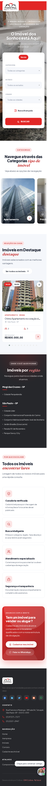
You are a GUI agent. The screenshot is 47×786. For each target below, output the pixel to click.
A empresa (6, 738)
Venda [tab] (23, 57)
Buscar (25, 121)
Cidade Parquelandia (13, 394)
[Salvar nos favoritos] (39, 284)
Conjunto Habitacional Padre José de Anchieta (24, 420)
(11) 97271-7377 (13, 717)
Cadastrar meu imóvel (23, 644)
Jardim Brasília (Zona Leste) (15, 424)
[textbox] (17, 70)
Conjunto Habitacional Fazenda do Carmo (22, 415)
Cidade (9, 94)
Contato (6, 747)
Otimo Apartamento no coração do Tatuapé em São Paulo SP (22, 320)
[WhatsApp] (41, 697)
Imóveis (5, 743)
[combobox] (23, 70)
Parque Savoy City (12, 433)
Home (5, 734)
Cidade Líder (9, 411)
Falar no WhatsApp (22, 652)
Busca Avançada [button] (25, 111)
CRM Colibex (28, 780)
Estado (9, 80)
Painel (38, 780)
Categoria (10, 65)
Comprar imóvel (9, 764)
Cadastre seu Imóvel (11, 751)
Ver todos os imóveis (15, 271)
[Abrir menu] (41, 6)
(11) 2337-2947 (12, 721)
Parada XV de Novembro (14, 429)
